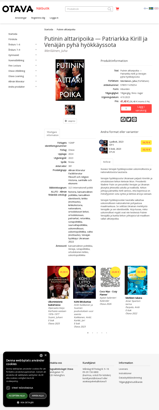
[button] (109, 9)
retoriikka (85, 218)
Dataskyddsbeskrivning (130, 377)
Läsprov (71, 121)
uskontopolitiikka (77, 231)
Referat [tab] (107, 161)
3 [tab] (97, 332)
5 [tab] (106, 332)
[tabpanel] (59, 295)
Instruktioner (125, 373)
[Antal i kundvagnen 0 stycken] (117, 8)
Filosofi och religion (78, 176)
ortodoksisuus (76, 215)
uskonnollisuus (76, 228)
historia (72, 191)
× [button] (45, 355)
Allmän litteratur (76, 170)
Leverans (123, 368)
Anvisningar (21, 17)
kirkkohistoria (75, 205)
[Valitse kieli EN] (156, 8)
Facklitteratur (75, 173)
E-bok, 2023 (115, 148)
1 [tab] (87, 332)
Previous (43, 297)
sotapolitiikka (75, 221)
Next (150, 297)
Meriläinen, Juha (128, 80)
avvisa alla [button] (38, 395)
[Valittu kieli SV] (151, 8)
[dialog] (26, 379)
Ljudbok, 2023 (116, 141)
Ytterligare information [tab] (53, 134)
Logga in (54, 17)
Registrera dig (38, 17)
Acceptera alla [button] (17, 395)
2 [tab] (92, 332)
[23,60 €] (110, 287)
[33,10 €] (84, 297)
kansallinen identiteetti (79, 196)
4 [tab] (101, 332)
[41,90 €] (58, 297)
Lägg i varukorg (141, 107)
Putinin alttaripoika (66, 29)
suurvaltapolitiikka (77, 225)
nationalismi (74, 208)
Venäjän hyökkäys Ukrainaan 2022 (79, 238)
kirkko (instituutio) (78, 200)
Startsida (48, 29)
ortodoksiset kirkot (78, 211)
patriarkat (73, 218)
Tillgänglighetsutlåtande (131, 382)
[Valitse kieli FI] (145, 8)
